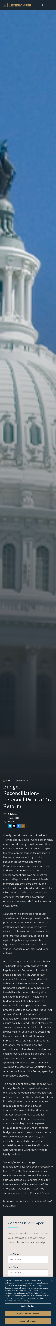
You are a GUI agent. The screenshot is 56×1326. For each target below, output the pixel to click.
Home (9, 781)
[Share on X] (14, 826)
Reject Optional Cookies (28, 1314)
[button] (52, 5)
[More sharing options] (28, 826)
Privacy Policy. (23, 1301)
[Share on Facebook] (19, 826)
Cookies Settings (27, 1306)
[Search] (43, 5)
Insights (20, 781)
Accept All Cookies (28, 1321)
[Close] (52, 1281)
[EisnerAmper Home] (17, 5)
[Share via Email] (23, 826)
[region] (28, 1301)
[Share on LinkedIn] (10, 826)
